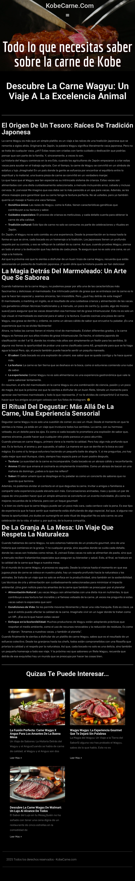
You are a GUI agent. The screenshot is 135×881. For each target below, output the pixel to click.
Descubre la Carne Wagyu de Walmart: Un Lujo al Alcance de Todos (36, 809)
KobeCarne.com (70, 6)
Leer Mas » (16, 757)
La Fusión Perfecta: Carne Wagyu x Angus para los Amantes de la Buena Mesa (35, 733)
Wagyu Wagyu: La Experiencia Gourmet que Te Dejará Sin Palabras (96, 731)
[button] (67, 15)
